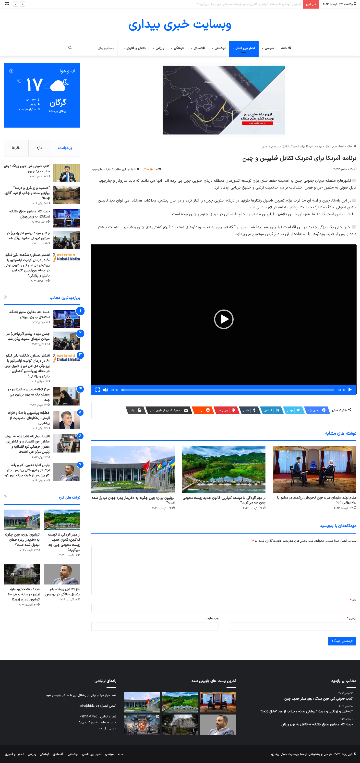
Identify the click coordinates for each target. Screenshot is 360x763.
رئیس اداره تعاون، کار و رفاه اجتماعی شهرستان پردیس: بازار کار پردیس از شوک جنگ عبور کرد (27, 470)
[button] (224, 319)
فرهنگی (179, 48)
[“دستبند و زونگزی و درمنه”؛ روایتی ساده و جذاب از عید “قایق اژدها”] (66, 195)
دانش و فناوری (136, 48)
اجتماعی (220, 48)
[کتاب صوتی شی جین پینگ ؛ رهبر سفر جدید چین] (66, 173)
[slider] (227, 390)
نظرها (16, 148)
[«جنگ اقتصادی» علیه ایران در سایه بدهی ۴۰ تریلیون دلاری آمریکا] (22, 574)
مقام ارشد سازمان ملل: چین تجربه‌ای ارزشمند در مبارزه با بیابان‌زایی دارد (316, 500)
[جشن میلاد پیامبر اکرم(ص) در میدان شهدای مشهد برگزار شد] (66, 240)
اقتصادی (199, 48)
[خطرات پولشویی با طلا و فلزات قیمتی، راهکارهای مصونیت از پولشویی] (66, 420)
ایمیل (351, 618)
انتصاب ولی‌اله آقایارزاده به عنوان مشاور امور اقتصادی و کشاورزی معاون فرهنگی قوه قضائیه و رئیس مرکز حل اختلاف (27, 444)
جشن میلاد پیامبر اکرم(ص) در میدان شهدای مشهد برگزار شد (28, 236)
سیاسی (269, 48)
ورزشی (160, 48)
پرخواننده (65, 148)
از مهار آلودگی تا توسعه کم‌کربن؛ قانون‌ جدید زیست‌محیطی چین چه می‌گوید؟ (224, 500)
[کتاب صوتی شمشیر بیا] (142, 725)
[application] (224, 319)
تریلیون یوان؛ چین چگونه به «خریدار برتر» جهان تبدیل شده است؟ (257, 4)
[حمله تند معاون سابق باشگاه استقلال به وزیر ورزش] (66, 218)
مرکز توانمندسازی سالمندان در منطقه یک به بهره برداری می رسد (29, 394)
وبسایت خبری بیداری (285, 754)
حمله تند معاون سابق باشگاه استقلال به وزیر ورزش (29, 214)
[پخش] (350, 389)
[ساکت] (105, 389)
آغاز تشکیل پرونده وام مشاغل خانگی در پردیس (62, 592)
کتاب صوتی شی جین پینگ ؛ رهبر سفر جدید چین (27, 169)
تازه (39, 148)
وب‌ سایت (212, 618)
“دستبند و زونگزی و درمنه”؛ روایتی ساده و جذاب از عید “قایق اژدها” (27, 193)
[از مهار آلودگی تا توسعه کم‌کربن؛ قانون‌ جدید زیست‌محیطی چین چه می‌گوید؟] (223, 469)
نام (353, 600)
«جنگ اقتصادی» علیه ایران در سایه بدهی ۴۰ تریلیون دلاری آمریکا (24, 594)
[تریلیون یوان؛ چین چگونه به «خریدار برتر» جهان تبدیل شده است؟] (133, 469)
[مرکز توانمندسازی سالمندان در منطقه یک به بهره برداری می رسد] (66, 396)
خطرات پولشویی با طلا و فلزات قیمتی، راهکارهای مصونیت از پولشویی (29, 418)
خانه (284, 48)
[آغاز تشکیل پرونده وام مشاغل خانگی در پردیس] (62, 574)
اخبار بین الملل (245, 48)
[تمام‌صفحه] (97, 389)
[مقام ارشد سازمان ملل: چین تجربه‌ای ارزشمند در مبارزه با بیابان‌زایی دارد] (314, 469)
